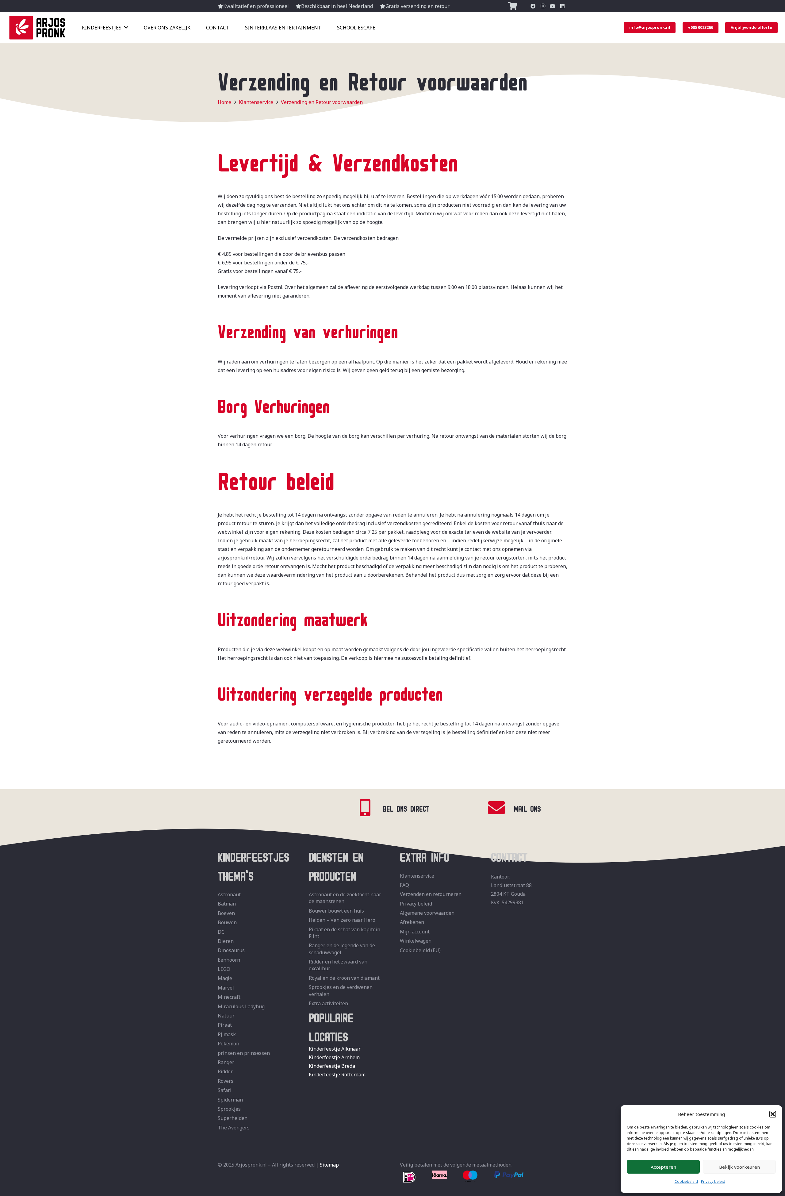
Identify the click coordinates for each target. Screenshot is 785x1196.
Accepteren (663, 1167)
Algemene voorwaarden (427, 912)
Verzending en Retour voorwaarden (322, 102)
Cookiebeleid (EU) (420, 950)
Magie (225, 978)
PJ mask (227, 1034)
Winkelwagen (415, 940)
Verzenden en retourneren (430, 894)
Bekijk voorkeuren (739, 1167)
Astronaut (229, 894)
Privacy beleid (713, 1181)
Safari (225, 1090)
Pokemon (228, 1043)
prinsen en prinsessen (244, 1053)
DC (221, 932)
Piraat (225, 1024)
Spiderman (230, 1099)
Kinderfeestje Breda (332, 1066)
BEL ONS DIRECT (406, 807)
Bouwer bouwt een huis (336, 910)
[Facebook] (533, 6)
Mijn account (415, 931)
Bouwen (227, 922)
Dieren (226, 941)
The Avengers (234, 1127)
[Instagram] (543, 6)
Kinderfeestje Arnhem (334, 1057)
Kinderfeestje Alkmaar (335, 1048)
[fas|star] (409, 1177)
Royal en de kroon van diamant (344, 978)
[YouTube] (552, 6)
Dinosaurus (231, 950)
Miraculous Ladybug (241, 1006)
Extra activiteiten (328, 1003)
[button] (773, 1114)
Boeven (226, 913)
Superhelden (232, 1118)
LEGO (224, 969)
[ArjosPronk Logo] (37, 27)
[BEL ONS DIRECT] (369, 808)
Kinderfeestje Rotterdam (337, 1074)
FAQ (404, 885)
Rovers (225, 1081)
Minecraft (229, 997)
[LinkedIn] (562, 6)
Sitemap (329, 1164)
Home (224, 102)
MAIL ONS (527, 807)
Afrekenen (412, 922)
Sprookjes (229, 1109)
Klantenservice (256, 102)
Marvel (226, 987)
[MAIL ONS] (500, 808)
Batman (227, 903)
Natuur (226, 1015)
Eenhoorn (229, 959)
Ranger (226, 1062)
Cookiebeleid (686, 1181)
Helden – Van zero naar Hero (342, 920)
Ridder (225, 1071)
